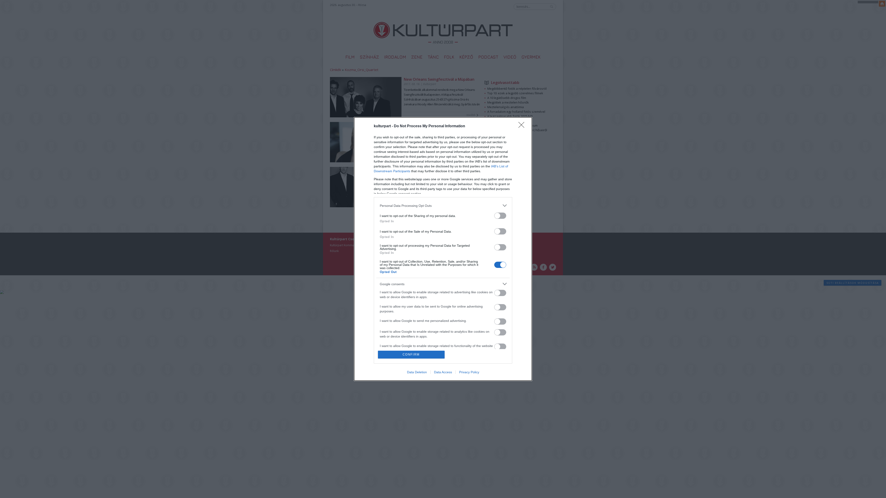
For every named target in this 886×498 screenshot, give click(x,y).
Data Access (443, 372)
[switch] (500, 216)
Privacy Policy (469, 372)
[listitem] (443, 205)
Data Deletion (417, 372)
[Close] (522, 126)
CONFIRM (411, 354)
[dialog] (443, 249)
